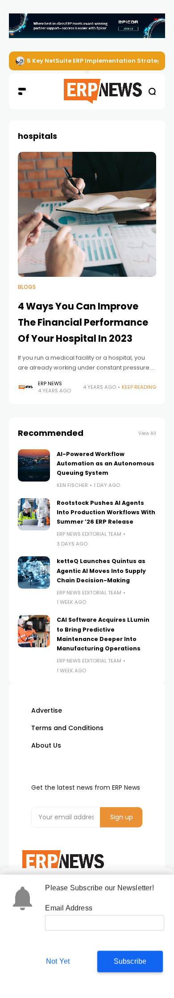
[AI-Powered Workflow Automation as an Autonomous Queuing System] (34, 465)
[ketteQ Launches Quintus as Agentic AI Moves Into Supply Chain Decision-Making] (34, 572)
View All (147, 433)
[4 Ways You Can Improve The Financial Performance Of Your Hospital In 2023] (87, 214)
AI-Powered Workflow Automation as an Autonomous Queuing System (105, 463)
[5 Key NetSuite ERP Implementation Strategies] (20, 60)
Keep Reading (139, 387)
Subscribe (130, 961)
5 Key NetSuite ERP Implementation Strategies (98, 60)
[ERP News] (87, 91)
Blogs (27, 287)
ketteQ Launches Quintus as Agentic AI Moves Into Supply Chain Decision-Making (101, 570)
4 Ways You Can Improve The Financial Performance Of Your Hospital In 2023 (83, 322)
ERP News (50, 383)
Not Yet (58, 961)
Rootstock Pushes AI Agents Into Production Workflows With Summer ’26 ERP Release (106, 512)
